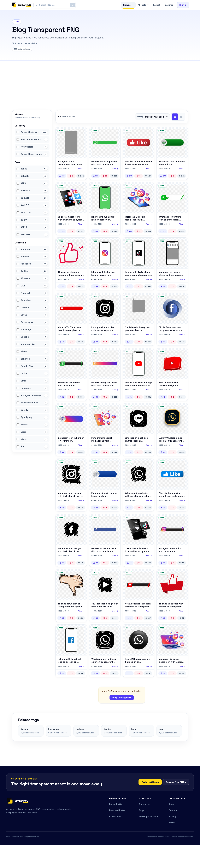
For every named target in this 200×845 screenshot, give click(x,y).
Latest (156, 5)
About (172, 804)
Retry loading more (121, 697)
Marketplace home (148, 816)
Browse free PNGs (176, 782)
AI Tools (142, 5)
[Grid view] (175, 116)
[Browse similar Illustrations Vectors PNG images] (82, 574)
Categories (145, 804)
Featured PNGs (117, 810)
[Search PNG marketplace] (72, 5)
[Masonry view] (181, 116)
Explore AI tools (150, 782)
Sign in (183, 5)
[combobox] (54, 5)
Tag (16, 21)
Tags (141, 810)
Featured (168, 5)
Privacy (172, 816)
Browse (127, 5)
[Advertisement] (100, 82)
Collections (115, 816)
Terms (172, 822)
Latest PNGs (115, 804)
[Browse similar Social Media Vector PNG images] (82, 132)
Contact (173, 810)
